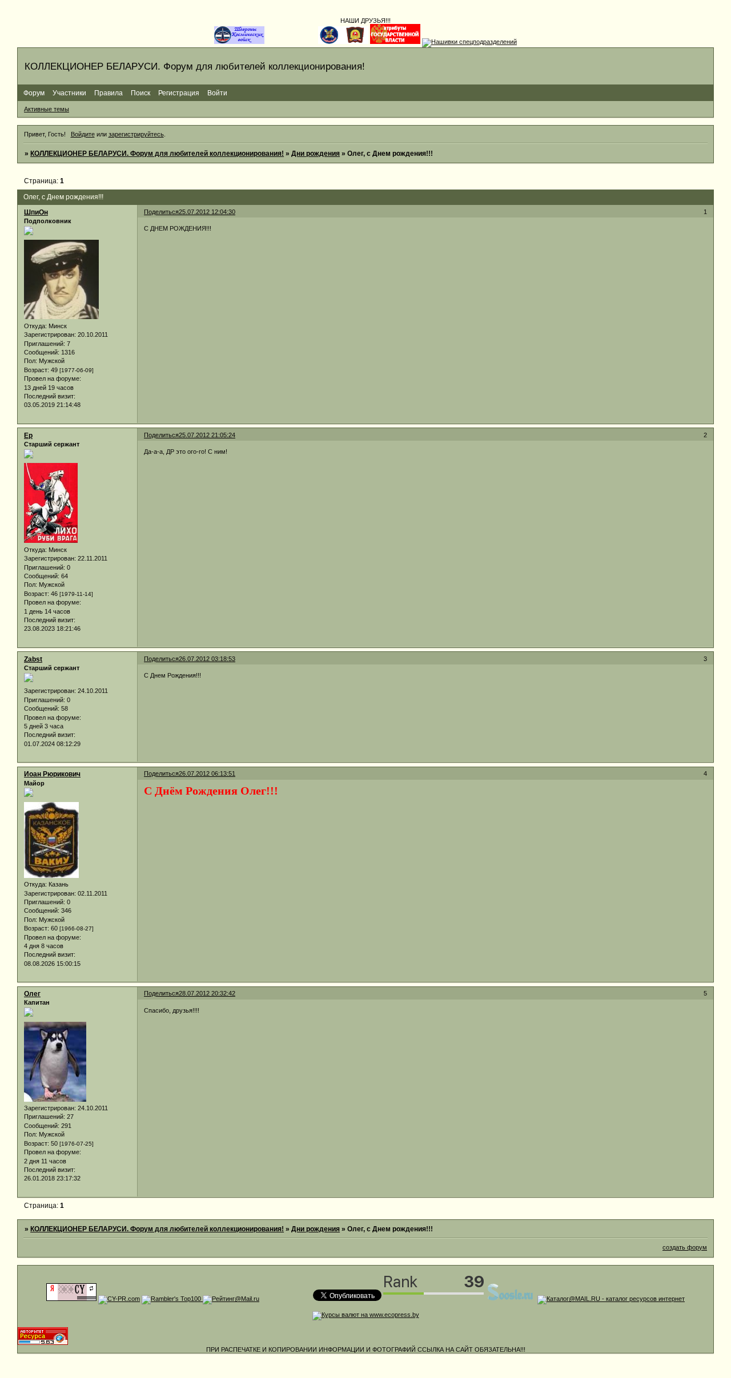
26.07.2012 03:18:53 (207, 658)
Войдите (83, 134)
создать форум (684, 1247)
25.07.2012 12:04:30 (207, 211)
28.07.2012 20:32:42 (207, 993)
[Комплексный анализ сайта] (43, 1342)
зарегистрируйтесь (136, 134)
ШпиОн (36, 212)
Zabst (33, 659)
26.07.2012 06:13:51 (207, 773)
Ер (28, 436)
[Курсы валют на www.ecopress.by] (365, 1314)
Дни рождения (315, 154)
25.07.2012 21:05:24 (207, 435)
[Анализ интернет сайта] (119, 1298)
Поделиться (161, 211)
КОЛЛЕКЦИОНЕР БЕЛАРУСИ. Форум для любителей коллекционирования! (157, 154)
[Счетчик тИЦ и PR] (71, 1298)
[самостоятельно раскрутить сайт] (510, 1298)
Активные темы (46, 109)
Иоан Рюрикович (52, 774)
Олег (32, 994)
